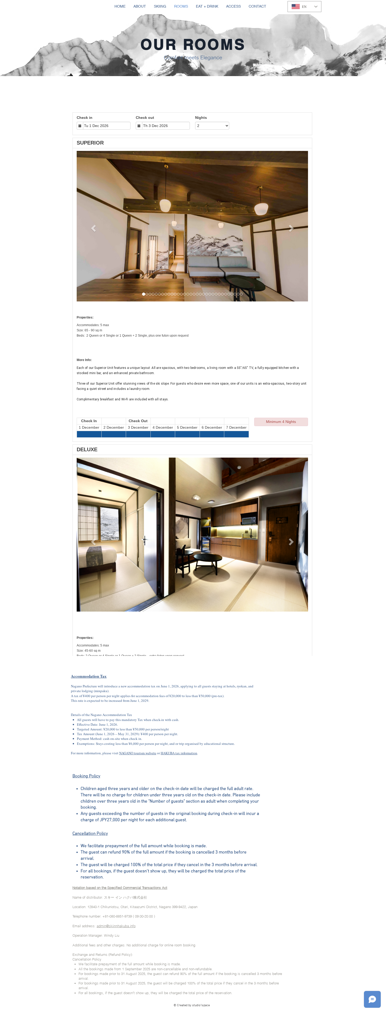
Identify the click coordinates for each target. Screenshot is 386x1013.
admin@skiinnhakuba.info (116, 926)
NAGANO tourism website (137, 753)
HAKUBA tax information (179, 753)
